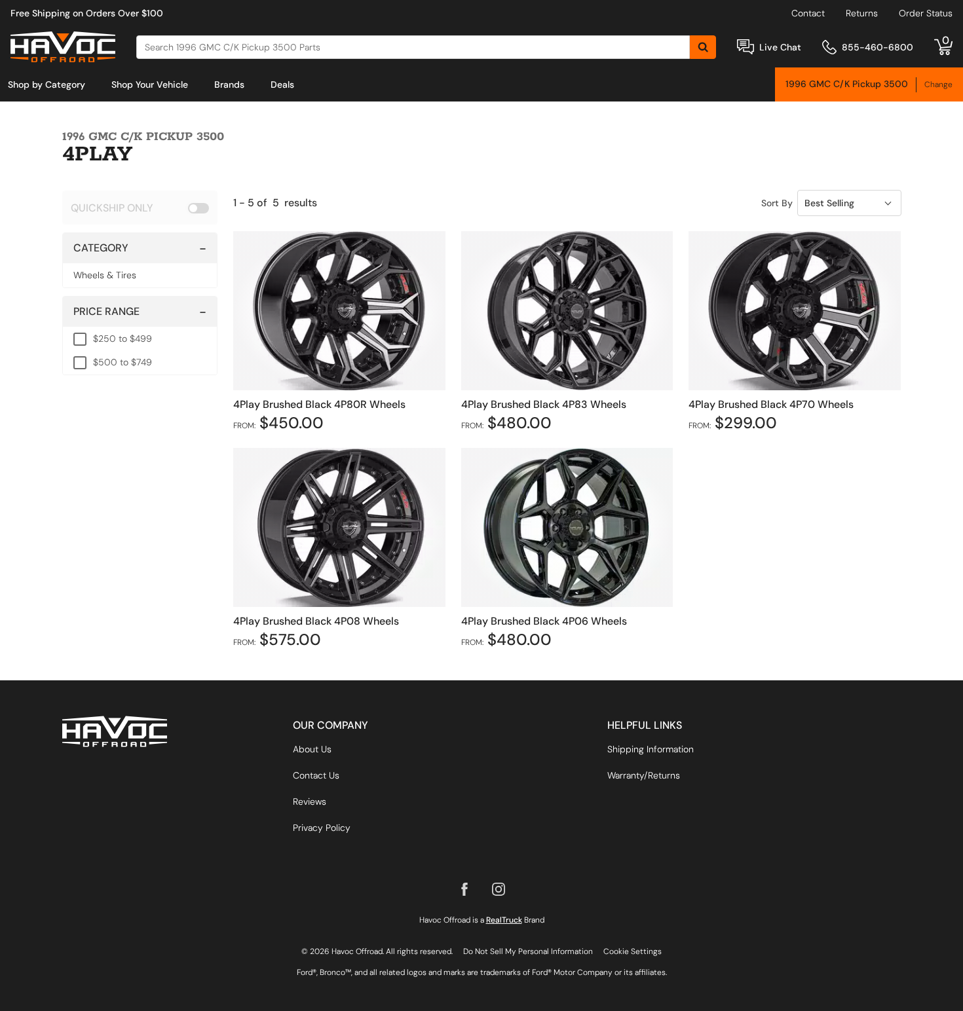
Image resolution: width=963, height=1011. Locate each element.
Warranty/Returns (643, 775)
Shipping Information (650, 749)
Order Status (926, 13)
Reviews (309, 801)
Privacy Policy (321, 828)
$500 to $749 (122, 362)
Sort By (777, 203)
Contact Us (316, 775)
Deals (282, 84)
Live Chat (780, 47)
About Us (312, 749)
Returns (862, 13)
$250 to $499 (122, 338)
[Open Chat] (745, 46)
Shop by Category (46, 84)
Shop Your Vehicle (149, 84)
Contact (808, 13)
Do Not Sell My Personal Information (528, 951)
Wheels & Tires (104, 275)
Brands (229, 84)
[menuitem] (46, 84)
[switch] (140, 207)
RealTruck (504, 920)
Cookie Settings (632, 951)
